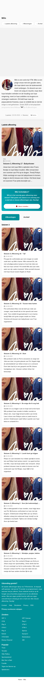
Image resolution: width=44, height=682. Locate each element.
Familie (4, 663)
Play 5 (4, 624)
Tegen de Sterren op (8, 666)
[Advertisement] (22, 52)
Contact (4, 605)
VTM (3, 621)
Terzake (4, 651)
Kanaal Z (25, 634)
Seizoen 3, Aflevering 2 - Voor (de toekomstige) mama (22, 503)
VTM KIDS (5, 637)
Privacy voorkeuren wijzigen (12, 609)
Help (10, 605)
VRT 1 (4, 618)
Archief (26, 217)
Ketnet (4, 634)
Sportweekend (6, 657)
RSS (31, 605)
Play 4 (24, 621)
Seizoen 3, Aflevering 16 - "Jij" (15, 254)
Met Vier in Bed (7, 660)
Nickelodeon (26, 637)
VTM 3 (4, 627)
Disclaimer (17, 605)
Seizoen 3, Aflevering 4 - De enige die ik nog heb (21, 403)
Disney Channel (7, 640)
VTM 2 (24, 624)
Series (34, 115)
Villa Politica (6, 654)
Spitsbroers (5, 669)
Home (20, 679)
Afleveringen (10, 217)
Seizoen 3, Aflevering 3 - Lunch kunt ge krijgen (21, 453)
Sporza (24, 630)
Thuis (3, 648)
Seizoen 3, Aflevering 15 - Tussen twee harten (20, 303)
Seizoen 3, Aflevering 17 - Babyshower (18, 164)
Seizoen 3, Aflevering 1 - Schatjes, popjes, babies (22, 553)
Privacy (25, 605)
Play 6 (4, 630)
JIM (23, 640)
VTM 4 (24, 627)
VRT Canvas (26, 618)
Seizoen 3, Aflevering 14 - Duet (15, 353)
